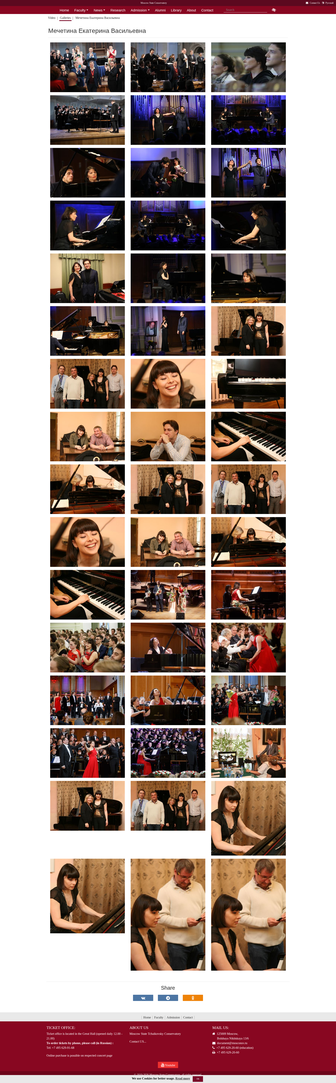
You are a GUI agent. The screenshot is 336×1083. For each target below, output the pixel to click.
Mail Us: (220, 1027)
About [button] (191, 10)
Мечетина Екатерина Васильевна (97, 17)
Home (147, 1017)
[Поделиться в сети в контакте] (143, 998)
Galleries (65, 17)
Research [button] (117, 10)
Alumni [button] (160, 10)
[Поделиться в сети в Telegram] (168, 998)
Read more (182, 1078)
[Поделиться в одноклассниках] (193, 998)
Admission (173, 1017)
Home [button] (64, 10)
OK (198, 1079)
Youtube (169, 1065)
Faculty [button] (80, 10)
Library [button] (176, 10)
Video (51, 17)
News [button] (98, 10)
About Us (139, 1027)
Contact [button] (207, 10)
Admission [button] (139, 10)
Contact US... (138, 1041)
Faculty (158, 1017)
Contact (188, 1017)
